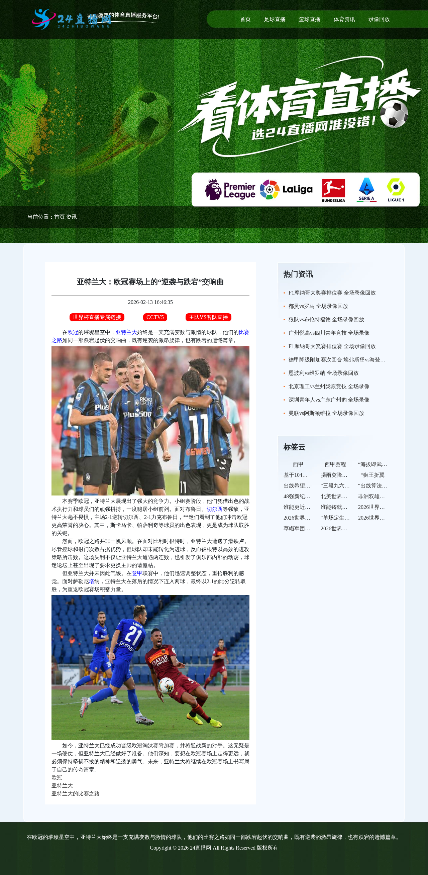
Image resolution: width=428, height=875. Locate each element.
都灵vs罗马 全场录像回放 (318, 306)
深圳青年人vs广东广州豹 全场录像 (329, 400)
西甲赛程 (335, 464)
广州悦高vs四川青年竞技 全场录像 (329, 333)
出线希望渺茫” (301, 485)
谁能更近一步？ (302, 507)
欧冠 (73, 332)
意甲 (137, 573)
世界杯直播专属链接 (97, 317)
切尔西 (215, 509)
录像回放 (379, 19)
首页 (245, 19)
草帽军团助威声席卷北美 (313, 528)
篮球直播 (309, 19)
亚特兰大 (126, 332)
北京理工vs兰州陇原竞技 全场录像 (329, 386)
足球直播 (275, 19)
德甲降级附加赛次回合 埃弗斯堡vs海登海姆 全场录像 (351, 359)
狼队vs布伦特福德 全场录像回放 (326, 319)
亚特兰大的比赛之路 (75, 793)
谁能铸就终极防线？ (345, 507)
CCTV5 (155, 317)
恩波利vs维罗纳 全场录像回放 (324, 373)
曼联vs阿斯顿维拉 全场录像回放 (326, 413)
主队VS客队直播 (208, 317)
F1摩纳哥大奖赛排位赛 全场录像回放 (332, 293)
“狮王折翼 (373, 475)
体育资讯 (344, 19)
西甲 (298, 464)
